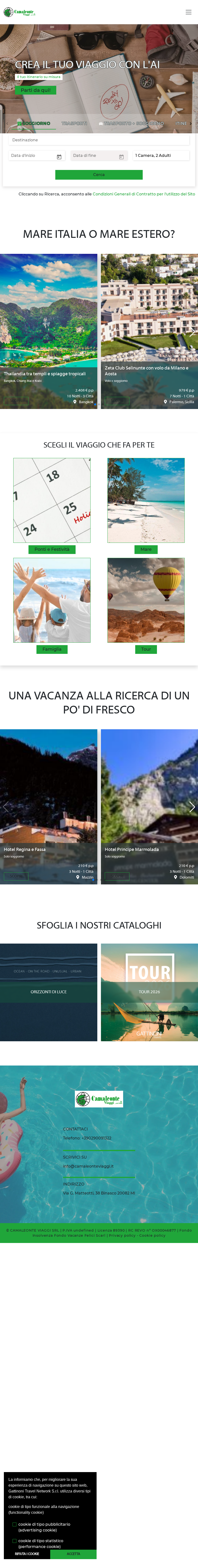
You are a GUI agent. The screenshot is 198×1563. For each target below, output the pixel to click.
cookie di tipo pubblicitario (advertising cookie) (44, 1527)
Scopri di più (49, 948)
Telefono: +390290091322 (87, 1138)
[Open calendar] (59, 156)
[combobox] (99, 140)
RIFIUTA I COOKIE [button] (27, 1554)
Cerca (99, 174)
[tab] (34, 123)
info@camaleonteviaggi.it (88, 1166)
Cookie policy (152, 1235)
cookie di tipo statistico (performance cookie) (40, 1544)
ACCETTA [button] (73, 1554)
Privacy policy (122, 1235)
